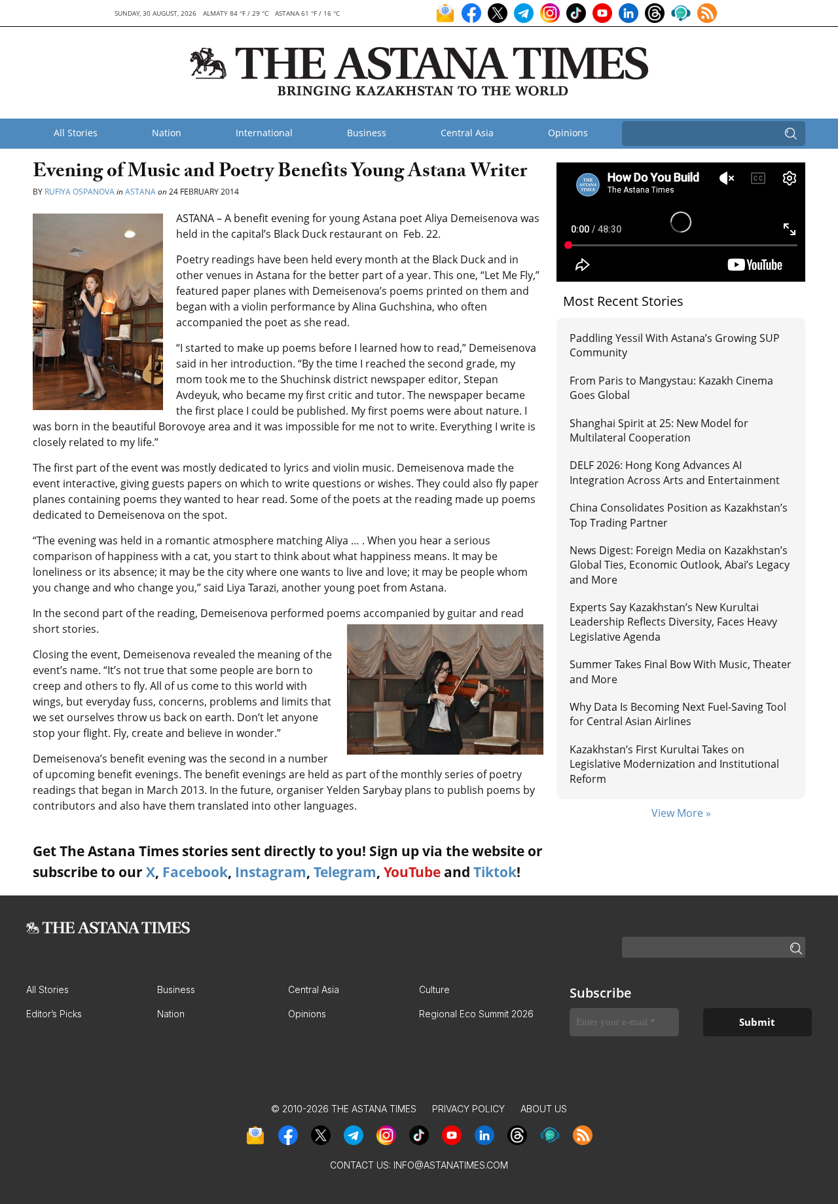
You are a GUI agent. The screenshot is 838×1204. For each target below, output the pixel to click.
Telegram (345, 872)
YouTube (412, 872)
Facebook (195, 872)
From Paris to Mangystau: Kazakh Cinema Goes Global (671, 387)
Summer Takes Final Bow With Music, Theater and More (681, 671)
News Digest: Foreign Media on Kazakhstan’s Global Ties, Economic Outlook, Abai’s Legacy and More (680, 565)
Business (366, 132)
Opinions (568, 132)
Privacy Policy (468, 1108)
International (264, 132)
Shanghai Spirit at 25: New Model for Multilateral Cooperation (659, 430)
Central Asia (467, 132)
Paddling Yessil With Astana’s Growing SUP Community (675, 345)
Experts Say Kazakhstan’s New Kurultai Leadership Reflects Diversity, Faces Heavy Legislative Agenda (673, 622)
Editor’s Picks (54, 1013)
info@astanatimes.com (450, 1165)
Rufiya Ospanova (80, 191)
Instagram (270, 872)
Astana (140, 191)
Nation (166, 132)
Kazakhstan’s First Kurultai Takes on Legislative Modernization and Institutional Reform (674, 764)
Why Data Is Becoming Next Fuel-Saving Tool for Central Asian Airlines (678, 714)
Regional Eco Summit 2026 (476, 1013)
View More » (681, 813)
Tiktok (495, 872)
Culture (434, 989)
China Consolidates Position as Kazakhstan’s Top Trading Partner (679, 514)
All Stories (76, 132)
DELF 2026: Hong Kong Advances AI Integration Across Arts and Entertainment (675, 472)
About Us (543, 1108)
